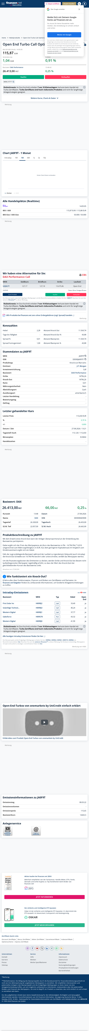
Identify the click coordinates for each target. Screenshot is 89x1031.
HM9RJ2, (48, 640)
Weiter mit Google (64, 35)
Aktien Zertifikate (38, 939)
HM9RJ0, (71, 640)
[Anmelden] (84, 4)
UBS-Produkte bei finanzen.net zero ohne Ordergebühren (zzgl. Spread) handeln (39, 315)
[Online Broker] (15, 5)
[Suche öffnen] (79, 4)
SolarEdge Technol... (11, 608)
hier (19, 642)
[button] (52, 4)
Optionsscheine (7, 942)
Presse (4, 962)
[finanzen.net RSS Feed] (61, 948)
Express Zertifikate (21, 942)
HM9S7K (39, 617)
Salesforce (7, 617)
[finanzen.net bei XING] (52, 948)
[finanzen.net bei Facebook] (32, 948)
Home (4, 38)
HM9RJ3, (54, 640)
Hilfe (32, 957)
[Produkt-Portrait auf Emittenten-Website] (7, 835)
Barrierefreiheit (64, 971)
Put (57, 617)
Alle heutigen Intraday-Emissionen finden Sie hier (23, 636)
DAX (36, 518)
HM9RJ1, (59, 640)
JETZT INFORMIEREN (44, 897)
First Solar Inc (8, 603)
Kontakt (4, 957)
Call (57, 603)
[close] (79, 9)
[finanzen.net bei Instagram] (28, 948)
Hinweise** (12, 300)
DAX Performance (16, 67)
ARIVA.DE (83, 999)
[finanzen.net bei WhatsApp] (57, 948)
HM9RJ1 (39, 612)
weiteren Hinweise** (41, 642)
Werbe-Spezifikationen (38, 962)
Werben (33, 960)
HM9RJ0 (39, 621)
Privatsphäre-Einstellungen (68, 968)
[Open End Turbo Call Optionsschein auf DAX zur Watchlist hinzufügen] (84, 44)
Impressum (63, 957)
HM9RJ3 (39, 608)
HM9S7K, (65, 640)
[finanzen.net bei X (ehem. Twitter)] (42, 948)
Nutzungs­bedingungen (67, 965)
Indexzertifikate (66, 939)
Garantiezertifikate (52, 939)
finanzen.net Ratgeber (12, 582)
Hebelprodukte (14, 38)
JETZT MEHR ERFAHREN (44, 925)
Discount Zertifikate (9, 939)
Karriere (5, 960)
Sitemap (5, 965)
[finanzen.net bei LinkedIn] (47, 948)
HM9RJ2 (39, 603)
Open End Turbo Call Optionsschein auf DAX (39, 38)
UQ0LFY (6, 286)
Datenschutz (63, 960)
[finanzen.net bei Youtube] (37, 948)
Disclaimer (62, 962)
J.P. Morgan (81, 366)
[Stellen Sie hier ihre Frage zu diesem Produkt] (36, 831)
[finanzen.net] (14, 3)
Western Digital (9, 612)
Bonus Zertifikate (24, 939)
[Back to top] (83, 1028)
